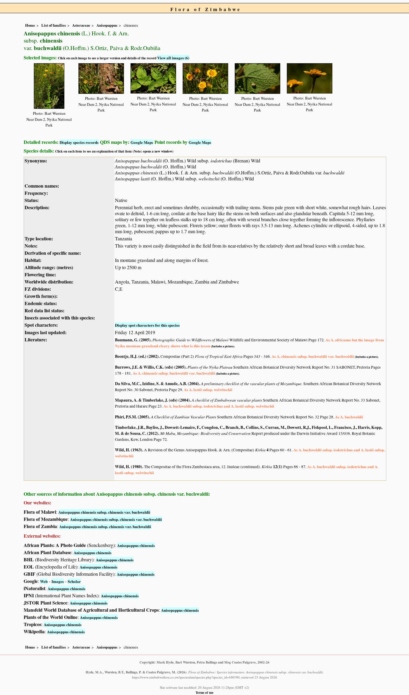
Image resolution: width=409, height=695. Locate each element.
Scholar (74, 581)
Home (30, 25)
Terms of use (204, 692)
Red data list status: (44, 310)
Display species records (79, 142)
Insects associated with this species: (60, 317)
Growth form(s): (41, 296)
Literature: (36, 339)
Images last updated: (45, 332)
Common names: (42, 185)
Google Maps (142, 142)
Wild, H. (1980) (128, 467)
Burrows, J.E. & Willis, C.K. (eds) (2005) (150, 367)
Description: (37, 207)
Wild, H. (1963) (128, 450)
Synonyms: (36, 160)
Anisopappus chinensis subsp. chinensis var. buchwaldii (104, 512)
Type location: (39, 238)
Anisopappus (106, 25)
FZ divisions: (38, 288)
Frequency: (36, 192)
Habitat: (33, 260)
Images (57, 581)
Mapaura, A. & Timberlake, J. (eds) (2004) (152, 400)
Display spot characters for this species (147, 325)
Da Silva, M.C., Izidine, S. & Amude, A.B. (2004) (157, 384)
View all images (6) (173, 58)
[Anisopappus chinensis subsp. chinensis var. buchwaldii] (49, 85)
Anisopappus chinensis (136, 545)
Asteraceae (81, 25)
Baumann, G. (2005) (133, 340)
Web (44, 581)
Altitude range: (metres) (49, 267)
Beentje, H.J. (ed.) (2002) (137, 356)
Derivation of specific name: (53, 252)
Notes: (31, 245)
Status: (32, 200)
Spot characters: (41, 324)
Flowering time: (40, 274)
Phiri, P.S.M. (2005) (132, 417)
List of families (53, 25)
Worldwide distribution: (49, 281)
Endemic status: (41, 303)
